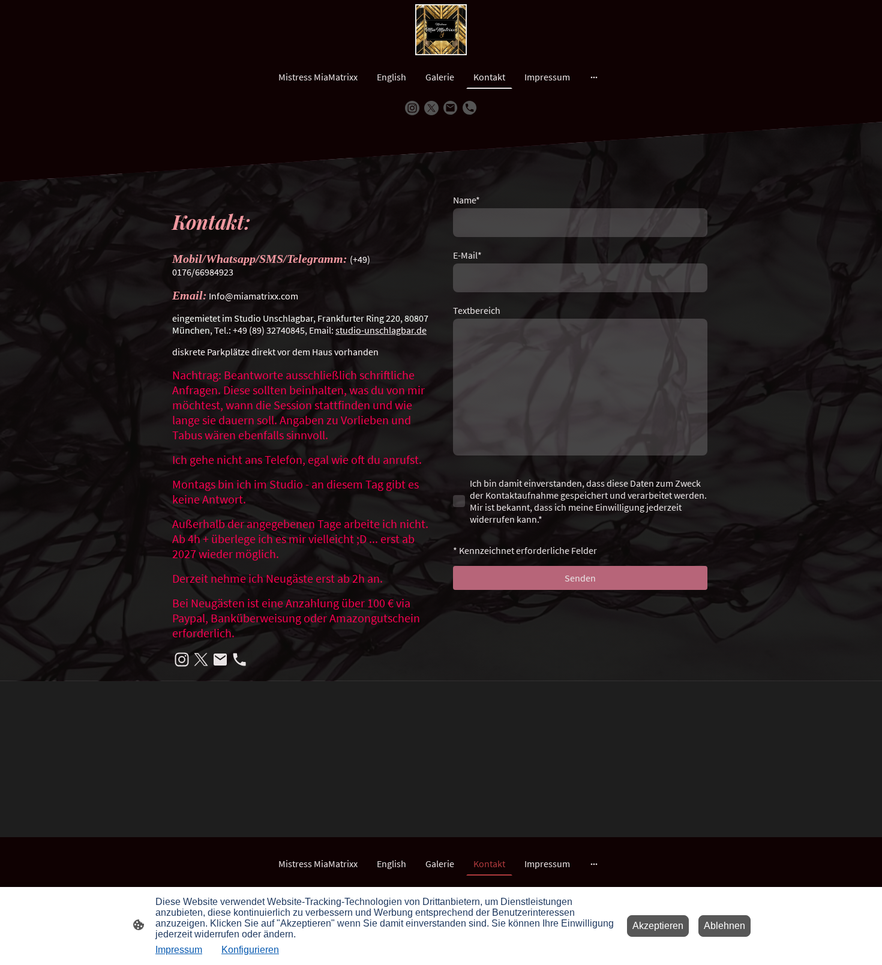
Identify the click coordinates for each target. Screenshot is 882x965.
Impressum (178, 950)
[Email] (450, 108)
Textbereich (476, 310)
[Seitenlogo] (440, 29)
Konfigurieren (250, 950)
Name (466, 200)
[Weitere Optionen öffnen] (594, 76)
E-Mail (467, 255)
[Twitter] (431, 108)
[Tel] (470, 108)
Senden (580, 578)
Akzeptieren (657, 926)
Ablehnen (724, 926)
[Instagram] (412, 108)
